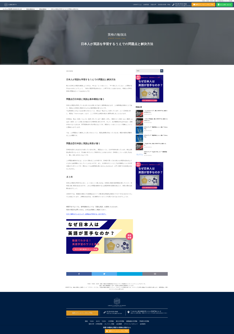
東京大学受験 (120, 321)
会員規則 (142, 324)
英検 (86, 321)
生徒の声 (153, 4)
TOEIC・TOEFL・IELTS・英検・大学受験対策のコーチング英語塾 (217, 0)
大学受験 (111, 321)
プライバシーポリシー (131, 324)
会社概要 (119, 324)
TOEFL (104, 321)
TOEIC (92, 321)
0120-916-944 (181, 4)
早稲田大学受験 (144, 321)
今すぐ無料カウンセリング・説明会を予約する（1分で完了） (86, 214)
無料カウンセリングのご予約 (82, 313)
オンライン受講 (109, 324)
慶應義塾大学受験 (131, 321)
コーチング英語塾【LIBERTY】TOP (12, 9)
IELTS (98, 321)
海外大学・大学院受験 (95, 324)
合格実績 (146, 4)
